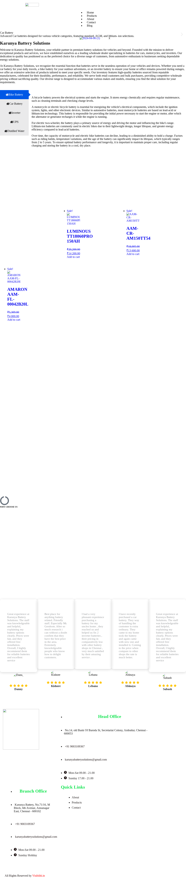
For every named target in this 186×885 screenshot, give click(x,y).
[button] (4, 34)
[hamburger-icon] (179, 13)
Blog (89, 25)
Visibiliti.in (38, 875)
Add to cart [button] (73, 256)
